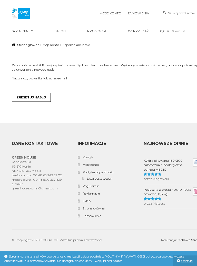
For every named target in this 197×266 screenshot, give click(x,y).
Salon (60, 31)
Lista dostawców (99, 178)
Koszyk (88, 157)
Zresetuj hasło (31, 97)
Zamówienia (138, 13)
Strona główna (28, 45)
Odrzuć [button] (187, 261)
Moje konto (110, 13)
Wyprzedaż (138, 31)
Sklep (87, 201)
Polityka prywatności (98, 172)
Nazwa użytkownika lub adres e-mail (39, 78)
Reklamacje (91, 193)
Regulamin (91, 186)
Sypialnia (20, 31)
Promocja (96, 31)
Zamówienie (92, 216)
